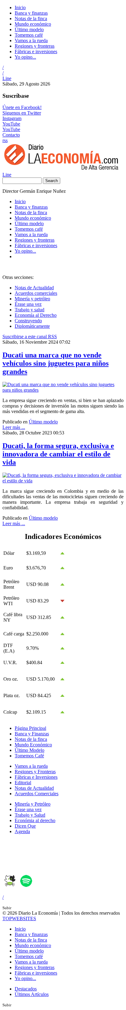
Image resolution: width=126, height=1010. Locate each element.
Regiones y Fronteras (35, 771)
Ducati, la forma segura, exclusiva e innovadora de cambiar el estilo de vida (58, 454)
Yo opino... (25, 57)
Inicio (20, 7)
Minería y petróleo (32, 298)
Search (51, 180)
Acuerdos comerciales (36, 293)
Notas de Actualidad (34, 287)
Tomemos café (29, 35)
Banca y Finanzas (32, 733)
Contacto (11, 134)
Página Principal (30, 728)
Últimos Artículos (32, 994)
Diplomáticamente (32, 326)
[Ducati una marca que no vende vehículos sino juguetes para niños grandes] (63, 390)
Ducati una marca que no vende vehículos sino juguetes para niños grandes (55, 363)
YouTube (11, 123)
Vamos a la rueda (31, 40)
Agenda (22, 831)
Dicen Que (25, 826)
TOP (19, 918)
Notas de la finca (31, 18)
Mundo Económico (33, 744)
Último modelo (29, 29)
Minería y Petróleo (32, 804)
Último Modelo (29, 750)
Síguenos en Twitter (21, 112)
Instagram (11, 118)
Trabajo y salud (29, 309)
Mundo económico (33, 24)
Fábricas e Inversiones (36, 777)
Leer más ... (13, 427)
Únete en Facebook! (22, 107)
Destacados (26, 988)
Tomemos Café (29, 755)
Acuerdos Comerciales (36, 793)
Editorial (23, 782)
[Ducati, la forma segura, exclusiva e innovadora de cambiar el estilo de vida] (63, 480)
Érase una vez (28, 304)
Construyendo (28, 320)
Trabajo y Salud (30, 815)
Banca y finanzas (31, 13)
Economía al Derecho (36, 315)
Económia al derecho (35, 820)
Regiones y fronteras (34, 46)
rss (5, 140)
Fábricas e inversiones (36, 51)
